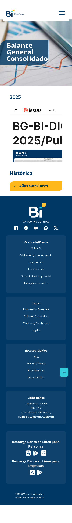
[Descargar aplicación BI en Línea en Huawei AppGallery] (43, 452)
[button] (36, 186)
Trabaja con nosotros (36, 283)
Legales (36, 330)
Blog (36, 356)
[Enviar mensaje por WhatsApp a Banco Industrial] (46, 228)
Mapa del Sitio (36, 377)
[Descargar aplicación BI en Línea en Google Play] (36, 452)
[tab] (36, 186)
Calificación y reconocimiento (36, 255)
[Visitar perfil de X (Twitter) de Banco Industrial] (56, 228)
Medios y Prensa (36, 363)
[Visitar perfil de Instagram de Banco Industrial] (26, 228)
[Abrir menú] (61, 13)
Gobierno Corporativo (36, 316)
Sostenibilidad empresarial (36, 276)
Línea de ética (36, 269)
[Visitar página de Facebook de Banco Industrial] (16, 228)
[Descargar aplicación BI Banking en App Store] (32, 472)
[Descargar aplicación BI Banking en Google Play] (39, 472)
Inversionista (36, 262)
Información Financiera (36, 309)
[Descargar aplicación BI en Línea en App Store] (29, 452)
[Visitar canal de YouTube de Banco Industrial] (36, 228)
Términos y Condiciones (36, 323)
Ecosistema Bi (36, 370)
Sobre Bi (36, 248)
